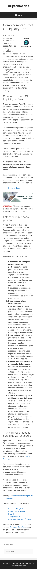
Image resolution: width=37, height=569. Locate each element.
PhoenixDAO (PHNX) (16, 509)
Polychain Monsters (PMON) (20, 519)
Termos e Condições (17, 527)
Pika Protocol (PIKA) (16, 511)
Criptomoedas (18, 6)
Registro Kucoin (14, 188)
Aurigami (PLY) (14, 517)
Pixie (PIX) (12, 514)
